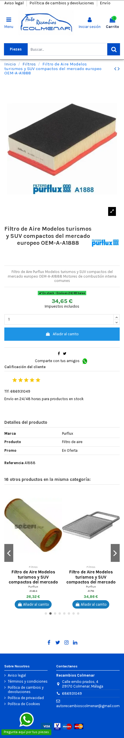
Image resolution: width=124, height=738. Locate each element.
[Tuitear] (64, 353)
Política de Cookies (24, 704)
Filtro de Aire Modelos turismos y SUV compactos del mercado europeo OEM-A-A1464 (33, 579)
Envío (105, 3)
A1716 (91, 591)
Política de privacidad (26, 698)
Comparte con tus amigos (57, 361)
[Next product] (119, 68)
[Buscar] (113, 49)
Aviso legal (14, 3)
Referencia (14, 463)
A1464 (33, 591)
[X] (58, 642)
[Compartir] (59, 353)
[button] (58, 496)
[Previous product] (116, 68)
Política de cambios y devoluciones (62, 3)
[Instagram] (66, 642)
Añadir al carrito (66, 334)
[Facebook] (49, 642)
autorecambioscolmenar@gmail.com (88, 706)
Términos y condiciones (28, 681)
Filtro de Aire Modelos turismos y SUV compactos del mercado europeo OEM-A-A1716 (91, 579)
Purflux (33, 586)
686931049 (72, 693)
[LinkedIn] (75, 642)
